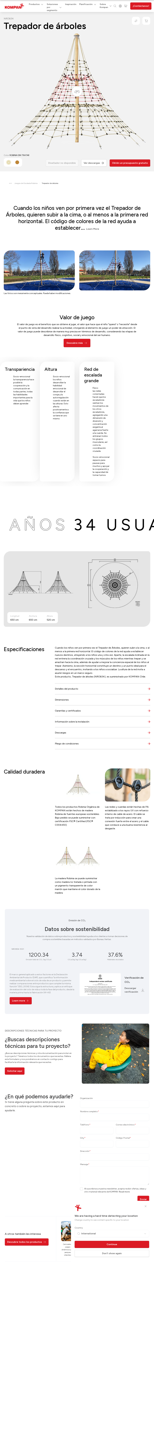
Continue (112, 1244)
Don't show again (112, 1253)
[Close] (145, 1206)
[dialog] (77, 721)
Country (79, 1228)
